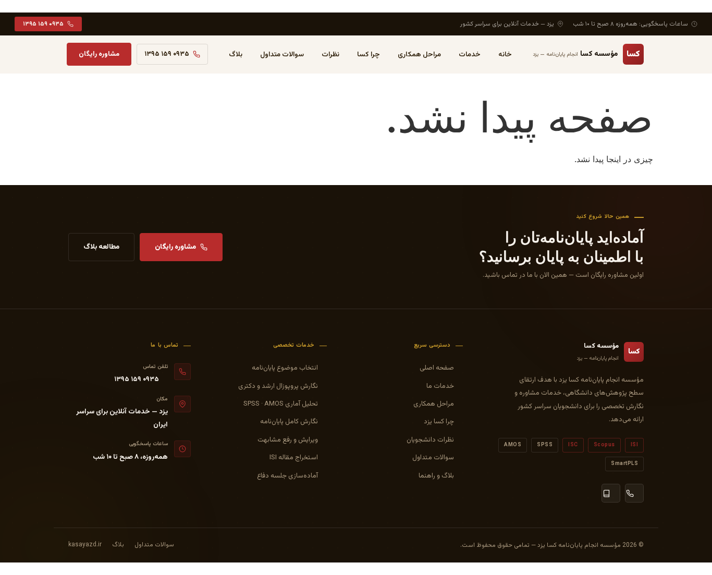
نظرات (330, 54)
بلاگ (235, 54)
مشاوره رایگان (99, 54)
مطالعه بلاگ (101, 246)
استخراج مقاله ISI (293, 457)
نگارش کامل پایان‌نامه (289, 422)
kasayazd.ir (85, 544)
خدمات (470, 54)
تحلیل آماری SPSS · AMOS (280, 404)
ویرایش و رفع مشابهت (287, 440)
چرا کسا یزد (439, 422)
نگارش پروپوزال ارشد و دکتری (278, 386)
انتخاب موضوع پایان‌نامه (285, 368)
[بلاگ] (610, 493)
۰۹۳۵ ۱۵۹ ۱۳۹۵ (43, 24)
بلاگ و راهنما (436, 476)
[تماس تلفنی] (634, 493)
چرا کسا (368, 54)
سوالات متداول (282, 54)
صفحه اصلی (437, 368)
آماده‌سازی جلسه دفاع (287, 476)
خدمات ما (440, 386)
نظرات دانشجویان (430, 440)
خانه (505, 54)
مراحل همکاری (419, 54)
